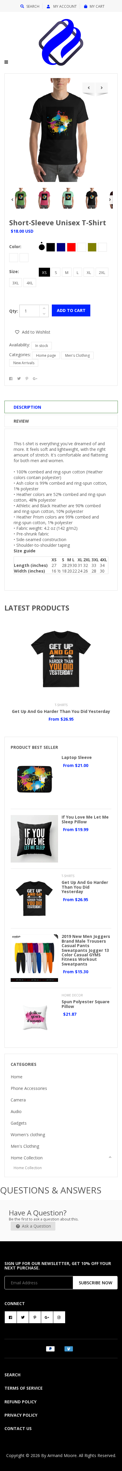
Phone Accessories (29, 1088)
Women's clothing (28, 1134)
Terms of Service (23, 1388)
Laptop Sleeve (77, 757)
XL (89, 272)
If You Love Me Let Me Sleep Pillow (85, 819)
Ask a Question (36, 1226)
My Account (64, 6)
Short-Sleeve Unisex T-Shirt (57, 222)
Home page (46, 355)
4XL (30, 283)
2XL (102, 272)
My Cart (97, 6)
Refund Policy (20, 1402)
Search (32, 6)
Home (17, 1077)
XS (44, 272)
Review (21, 421)
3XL (15, 283)
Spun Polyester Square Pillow (86, 1004)
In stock (41, 345)
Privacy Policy (20, 1415)
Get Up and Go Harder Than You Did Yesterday (61, 711)
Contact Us (18, 1428)
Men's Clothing (77, 355)
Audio (16, 1111)
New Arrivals (23, 362)
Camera (18, 1100)
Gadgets (19, 1123)
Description (27, 407)
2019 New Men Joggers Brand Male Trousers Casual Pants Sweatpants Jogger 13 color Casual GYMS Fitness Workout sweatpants (86, 949)
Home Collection (27, 1158)
